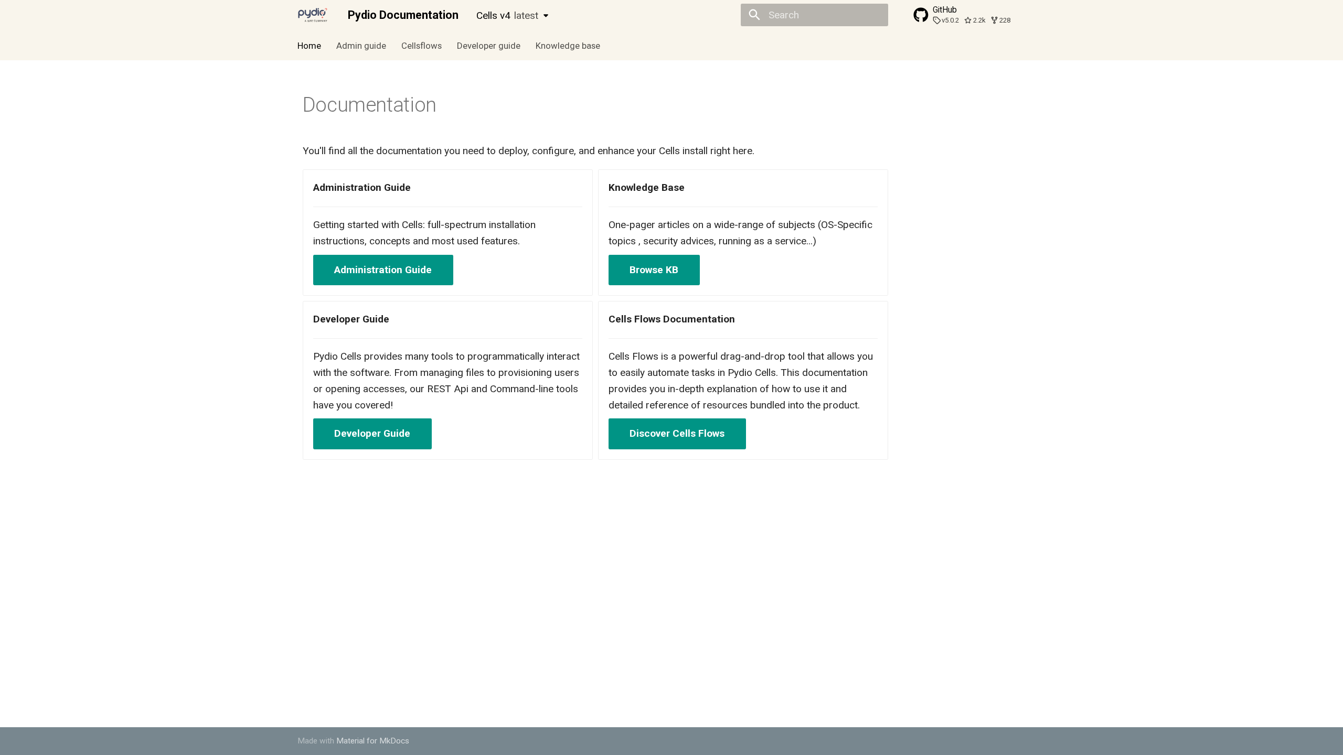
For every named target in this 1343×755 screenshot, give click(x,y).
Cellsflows (421, 45)
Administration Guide (383, 270)
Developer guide (488, 45)
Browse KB (654, 270)
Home (309, 45)
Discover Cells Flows (677, 433)
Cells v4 (507, 15)
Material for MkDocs (372, 741)
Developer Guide (372, 433)
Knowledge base (567, 45)
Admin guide (361, 45)
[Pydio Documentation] (313, 15)
